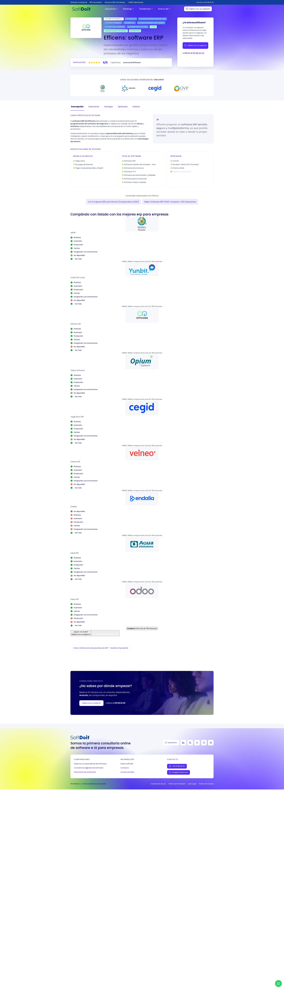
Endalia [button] (73, 506)
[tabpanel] (142, 150)
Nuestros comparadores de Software (90, 763)
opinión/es (115, 62)
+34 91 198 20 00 (178, 766)
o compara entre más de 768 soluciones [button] (147, 261)
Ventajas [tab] (108, 106)
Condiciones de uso (158, 784)
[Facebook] (211, 742)
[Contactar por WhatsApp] (278, 983)
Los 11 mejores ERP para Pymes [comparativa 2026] (113, 201)
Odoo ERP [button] (74, 599)
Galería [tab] (136, 106)
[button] (142, 223)
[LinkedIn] (183, 742)
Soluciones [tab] (93, 106)
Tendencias (145, 8)
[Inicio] (81, 9)
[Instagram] (204, 742)
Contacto (124, 768)
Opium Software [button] (77, 370)
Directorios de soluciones (85, 772)
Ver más (78, 259)
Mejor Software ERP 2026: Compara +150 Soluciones (170, 201)
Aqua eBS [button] (74, 553)
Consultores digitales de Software (88, 768)
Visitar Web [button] (127, 261)
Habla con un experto (199, 8)
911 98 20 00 (198, 53)
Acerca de (163, 8)
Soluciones (110, 8)
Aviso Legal (192, 784)
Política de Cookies (206, 784)
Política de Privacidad (177, 784)
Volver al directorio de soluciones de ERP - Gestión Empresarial (100, 648)
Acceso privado (127, 772)
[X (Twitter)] (190, 742)
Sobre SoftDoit (126, 763)
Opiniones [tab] (123, 106)
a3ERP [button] (73, 232)
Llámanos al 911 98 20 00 (205, 2)
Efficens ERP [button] (75, 324)
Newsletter (172, 742)
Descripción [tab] (77, 106)
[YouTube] (197, 742)
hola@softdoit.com (180, 772)
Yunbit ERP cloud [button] (77, 277)
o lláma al (115, 703)
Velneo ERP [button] (75, 461)
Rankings (127, 8)
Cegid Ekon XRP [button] (77, 416)
